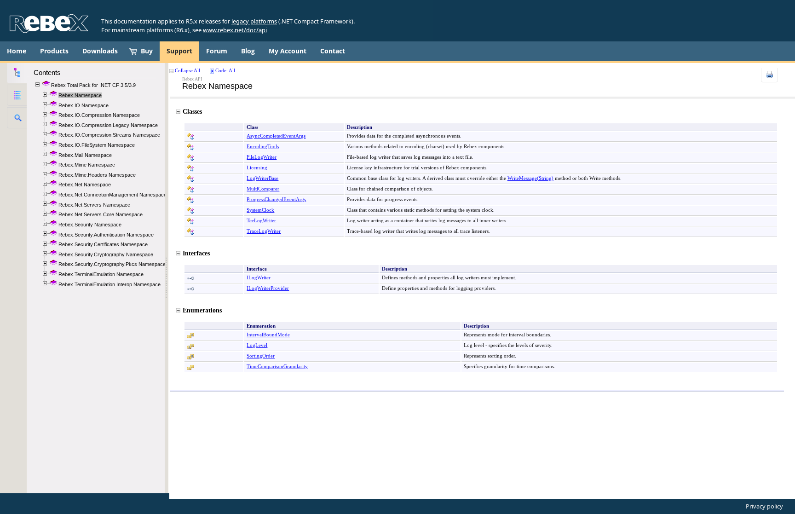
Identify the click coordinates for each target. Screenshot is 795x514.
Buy (147, 50)
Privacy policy (764, 506)
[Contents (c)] (17, 72)
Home (16, 50)
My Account (287, 50)
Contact (332, 50)
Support (179, 50)
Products (54, 50)
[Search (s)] (17, 117)
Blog (248, 50)
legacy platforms (254, 21)
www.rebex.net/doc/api (235, 30)
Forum (216, 50)
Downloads (100, 50)
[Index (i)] (17, 95)
